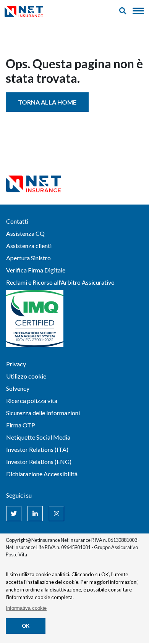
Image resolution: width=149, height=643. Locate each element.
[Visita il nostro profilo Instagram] (56, 513)
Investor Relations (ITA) (37, 449)
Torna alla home (47, 102)
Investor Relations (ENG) (38, 461)
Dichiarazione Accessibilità (42, 473)
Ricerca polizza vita (31, 400)
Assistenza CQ (25, 233)
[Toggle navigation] (138, 11)
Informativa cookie (26, 608)
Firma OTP (20, 425)
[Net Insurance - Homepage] (24, 11)
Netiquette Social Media (38, 437)
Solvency (17, 388)
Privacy (16, 363)
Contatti (17, 221)
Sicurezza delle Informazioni (43, 412)
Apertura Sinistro (28, 257)
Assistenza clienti (29, 245)
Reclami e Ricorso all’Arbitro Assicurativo (60, 282)
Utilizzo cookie (26, 376)
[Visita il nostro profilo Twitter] (13, 513)
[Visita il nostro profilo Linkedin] (35, 513)
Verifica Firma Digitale (35, 270)
